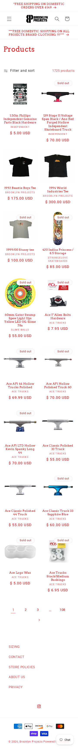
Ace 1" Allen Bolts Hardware (58, 316)
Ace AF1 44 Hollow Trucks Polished (20, 385)
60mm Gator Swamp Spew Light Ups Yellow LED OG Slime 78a (20, 320)
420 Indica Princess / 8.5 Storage (57, 251)
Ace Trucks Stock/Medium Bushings (58, 576)
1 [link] (13, 610)
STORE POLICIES (22, 667)
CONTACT (16, 657)
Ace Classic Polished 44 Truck (20, 512)
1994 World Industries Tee (57, 189)
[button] (9, 19)
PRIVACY (16, 687)
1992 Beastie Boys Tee (20, 188)
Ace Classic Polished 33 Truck (58, 447)
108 (62, 610)
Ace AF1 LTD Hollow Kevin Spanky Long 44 (20, 449)
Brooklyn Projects (31, 741)
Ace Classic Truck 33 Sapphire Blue (57, 512)
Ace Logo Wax (20, 572)
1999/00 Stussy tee (20, 249)
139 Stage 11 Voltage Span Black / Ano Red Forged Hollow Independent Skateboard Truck (58, 122)
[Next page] (39, 620)
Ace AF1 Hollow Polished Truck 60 (58, 385)
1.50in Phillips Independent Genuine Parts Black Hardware (20, 119)
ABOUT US (17, 677)
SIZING (14, 647)
